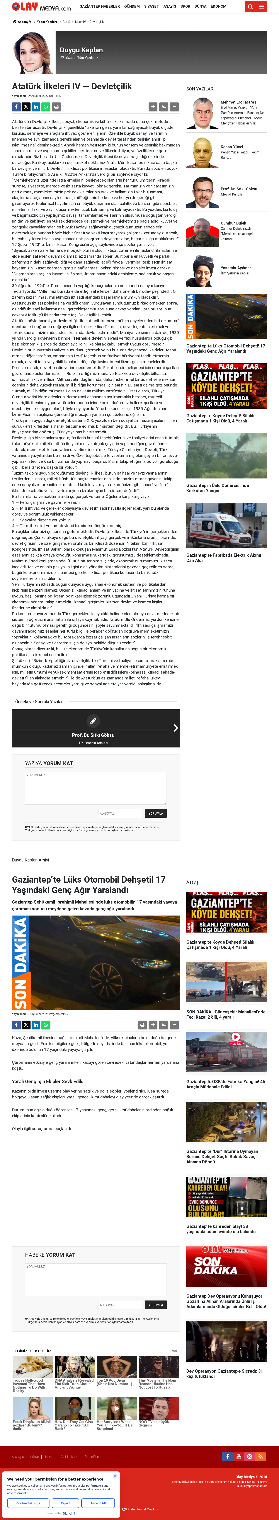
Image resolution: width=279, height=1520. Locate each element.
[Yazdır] (56, 106)
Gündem (132, 6)
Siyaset (151, 6)
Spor (185, 6)
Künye (34, 1457)
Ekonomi (219, 6)
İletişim (49, 1457)
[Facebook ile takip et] (227, 1456)
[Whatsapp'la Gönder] (45, 106)
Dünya (200, 6)
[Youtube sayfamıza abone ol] (238, 1456)
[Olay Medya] (41, 6)
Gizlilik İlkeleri (69, 1457)
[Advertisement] (96, 1189)
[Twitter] (26, 106)
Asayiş (169, 6)
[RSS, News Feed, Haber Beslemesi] (260, 1456)
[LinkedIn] (36, 106)
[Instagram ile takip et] (249, 1456)
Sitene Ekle (92, 1457)
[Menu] (261, 6)
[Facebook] (16, 106)
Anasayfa (24, 22)
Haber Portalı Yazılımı (143, 1509)
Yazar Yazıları (47, 22)
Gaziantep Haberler (100, 6)
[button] (153, 106)
